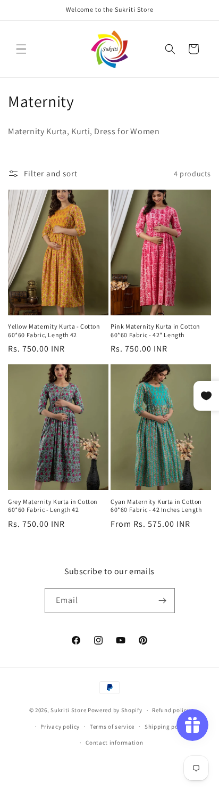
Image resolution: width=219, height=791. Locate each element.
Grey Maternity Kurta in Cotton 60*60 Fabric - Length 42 (53, 506)
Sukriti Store (68, 710)
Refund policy (171, 710)
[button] (21, 49)
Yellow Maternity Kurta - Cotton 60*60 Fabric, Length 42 (54, 330)
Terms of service (112, 726)
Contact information (114, 742)
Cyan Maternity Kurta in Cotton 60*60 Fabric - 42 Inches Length (156, 506)
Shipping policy (167, 726)
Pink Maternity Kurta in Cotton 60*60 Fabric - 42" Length (155, 330)
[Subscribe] (162, 600)
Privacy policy (60, 726)
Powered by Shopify (115, 710)
